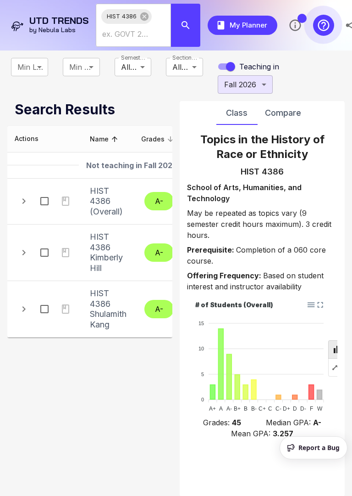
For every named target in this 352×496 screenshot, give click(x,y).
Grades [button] (153, 139)
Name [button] (99, 139)
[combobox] (126, 34)
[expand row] (24, 201)
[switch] (230, 66)
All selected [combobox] (136, 67)
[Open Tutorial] (323, 25)
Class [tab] (237, 113)
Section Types (185, 57)
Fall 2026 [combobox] (240, 84)
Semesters (134, 57)
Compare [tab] (283, 113)
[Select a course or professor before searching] (185, 25)
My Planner (248, 25)
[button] (126, 16)
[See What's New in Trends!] (295, 25)
